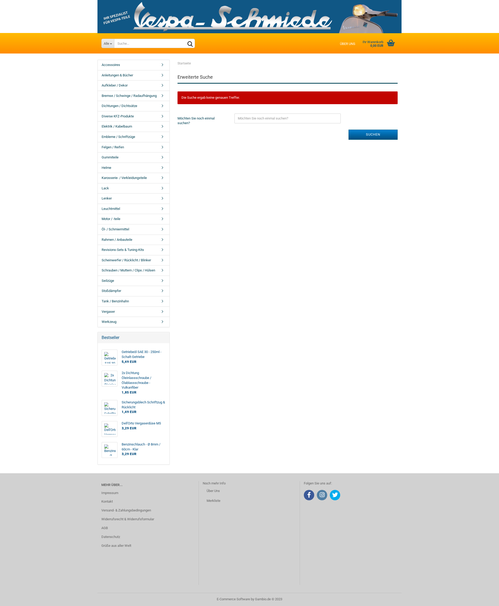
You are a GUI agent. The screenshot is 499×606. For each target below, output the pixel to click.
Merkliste (213, 501)
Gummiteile (110, 157)
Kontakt (107, 501)
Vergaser (108, 312)
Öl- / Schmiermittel (115, 229)
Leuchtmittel (111, 209)
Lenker (107, 198)
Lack (105, 188)
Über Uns (213, 491)
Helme (106, 168)
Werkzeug (109, 322)
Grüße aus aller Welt (116, 546)
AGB (104, 528)
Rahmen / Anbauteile (117, 240)
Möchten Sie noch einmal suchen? (196, 120)
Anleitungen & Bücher (117, 75)
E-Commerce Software (233, 599)
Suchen (373, 134)
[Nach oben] (485, 598)
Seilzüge (108, 281)
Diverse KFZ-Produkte (118, 116)
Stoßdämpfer (111, 291)
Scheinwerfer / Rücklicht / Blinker (126, 260)
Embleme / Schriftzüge (118, 137)
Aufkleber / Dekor (115, 85)
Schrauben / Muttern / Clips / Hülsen (128, 270)
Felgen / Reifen (113, 147)
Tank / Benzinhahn (115, 301)
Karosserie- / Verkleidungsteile (124, 178)
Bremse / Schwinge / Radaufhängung (129, 96)
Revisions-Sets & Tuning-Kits (123, 250)
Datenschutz (110, 537)
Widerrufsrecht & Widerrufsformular (127, 519)
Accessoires (111, 65)
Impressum (109, 493)
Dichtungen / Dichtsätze (119, 106)
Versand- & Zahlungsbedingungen (126, 510)
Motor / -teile (111, 219)
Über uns (347, 44)
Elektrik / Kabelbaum (117, 126)
